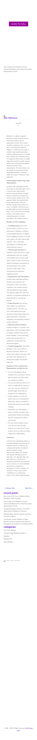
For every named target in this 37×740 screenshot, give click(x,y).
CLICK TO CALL (18, 24)
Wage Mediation (8, 542)
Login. (18, 730)
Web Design (29, 728)
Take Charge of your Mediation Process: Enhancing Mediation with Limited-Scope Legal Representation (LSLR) (17, 504)
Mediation (6, 536)
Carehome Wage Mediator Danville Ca (15, 533)
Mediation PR (8, 539)
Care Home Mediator (10, 530)
